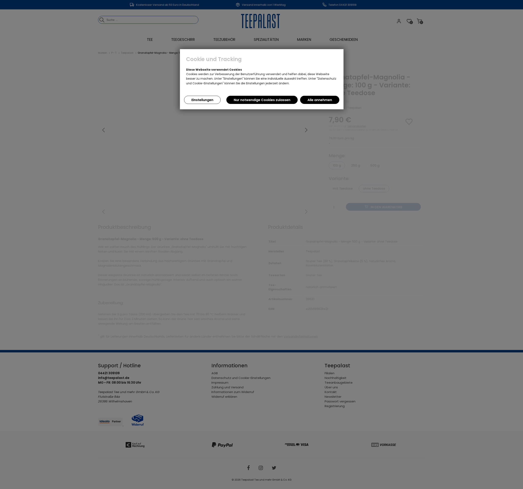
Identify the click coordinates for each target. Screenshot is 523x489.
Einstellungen (202, 100)
